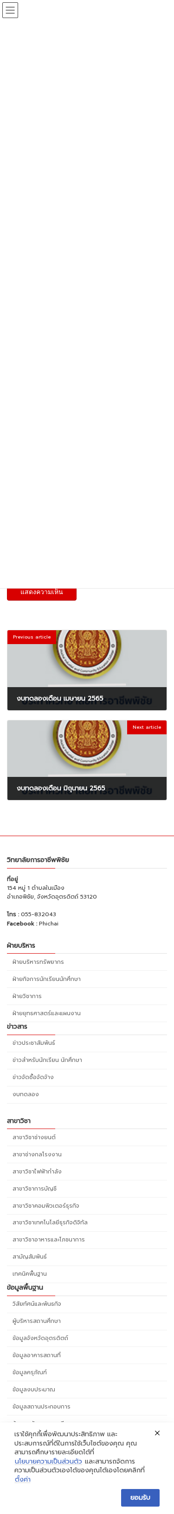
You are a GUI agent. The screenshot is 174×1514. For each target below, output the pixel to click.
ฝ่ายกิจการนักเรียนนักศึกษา (47, 978)
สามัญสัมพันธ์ (30, 1257)
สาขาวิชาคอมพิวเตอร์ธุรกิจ (46, 1205)
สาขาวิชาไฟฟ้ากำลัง (37, 1171)
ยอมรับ (140, 1497)
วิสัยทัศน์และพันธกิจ (37, 1304)
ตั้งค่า (23, 1479)
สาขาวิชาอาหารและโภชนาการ (49, 1239)
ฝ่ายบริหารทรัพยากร (38, 961)
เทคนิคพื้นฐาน (30, 1274)
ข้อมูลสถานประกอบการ (42, 1406)
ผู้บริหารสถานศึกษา (37, 1321)
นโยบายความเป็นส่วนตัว (48, 1461)
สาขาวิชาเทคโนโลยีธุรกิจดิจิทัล (50, 1222)
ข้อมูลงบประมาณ (34, 1389)
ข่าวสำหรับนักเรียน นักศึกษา (47, 1060)
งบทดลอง (26, 1094)
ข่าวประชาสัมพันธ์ (34, 1043)
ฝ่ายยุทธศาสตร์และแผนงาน (47, 1013)
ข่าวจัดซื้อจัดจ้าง (33, 1077)
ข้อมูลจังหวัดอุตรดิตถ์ (40, 1338)
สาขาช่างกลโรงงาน (37, 1154)
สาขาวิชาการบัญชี (35, 1188)
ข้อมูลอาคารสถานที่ (37, 1355)
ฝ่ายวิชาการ (27, 996)
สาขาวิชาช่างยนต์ (34, 1137)
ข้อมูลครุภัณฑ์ (30, 1372)
